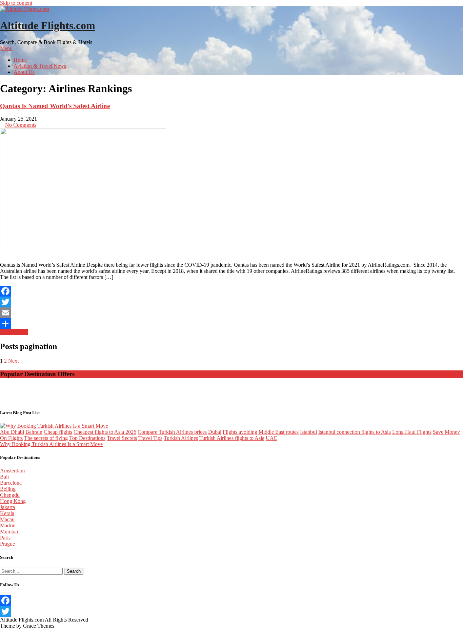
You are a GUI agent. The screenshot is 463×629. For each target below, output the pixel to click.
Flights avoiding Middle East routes (261, 432)
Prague (7, 544)
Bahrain (33, 432)
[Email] (231, 312)
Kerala (7, 513)
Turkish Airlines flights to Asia (231, 438)
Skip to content (16, 3)
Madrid (8, 525)
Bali (4, 477)
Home (20, 60)
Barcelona (11, 483)
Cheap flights (58, 432)
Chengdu (10, 495)
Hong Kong (13, 501)
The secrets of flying (46, 438)
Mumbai (9, 531)
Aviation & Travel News (40, 66)
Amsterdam (12, 470)
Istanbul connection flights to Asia (354, 432)
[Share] (231, 323)
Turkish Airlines (181, 438)
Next (13, 361)
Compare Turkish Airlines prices (172, 432)
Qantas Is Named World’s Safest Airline (55, 105)
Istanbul (308, 432)
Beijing (8, 489)
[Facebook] (231, 291)
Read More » (14, 332)
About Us (24, 72)
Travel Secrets (122, 438)
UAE (271, 438)
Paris (5, 538)
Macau (7, 519)
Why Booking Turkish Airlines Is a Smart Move (51, 444)
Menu (6, 48)
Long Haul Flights (411, 432)
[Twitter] (231, 302)
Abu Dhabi (12, 432)
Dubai (214, 432)
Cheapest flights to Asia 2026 (105, 432)
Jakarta (7, 507)
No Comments (20, 125)
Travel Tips (150, 438)
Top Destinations (87, 438)
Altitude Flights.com (47, 25)
